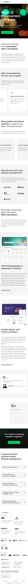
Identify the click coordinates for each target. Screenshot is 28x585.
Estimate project (7, 32)
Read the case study (6, 364)
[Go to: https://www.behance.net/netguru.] (15, 567)
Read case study (5, 290)
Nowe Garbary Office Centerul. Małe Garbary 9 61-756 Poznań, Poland (6, 563)
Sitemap (23, 580)
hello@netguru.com (5, 567)
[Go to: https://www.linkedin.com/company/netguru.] (20, 567)
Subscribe (5, 576)
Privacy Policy (5, 580)
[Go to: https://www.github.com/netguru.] (17, 567)
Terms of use (15, 580)
